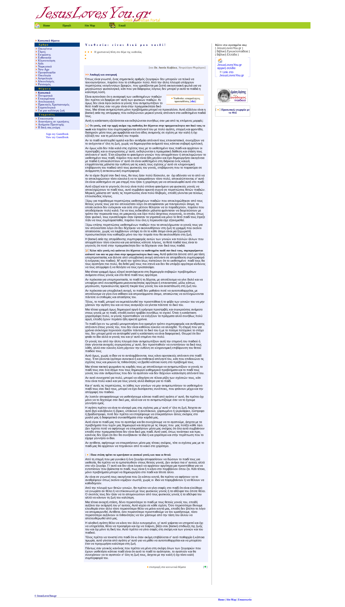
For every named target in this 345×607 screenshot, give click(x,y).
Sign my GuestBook (57, 133)
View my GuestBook (57, 137)
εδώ (193, 101)
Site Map (231, 599)
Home (221, 599)
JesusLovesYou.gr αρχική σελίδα (229, 66)
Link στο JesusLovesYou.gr (231, 73)
